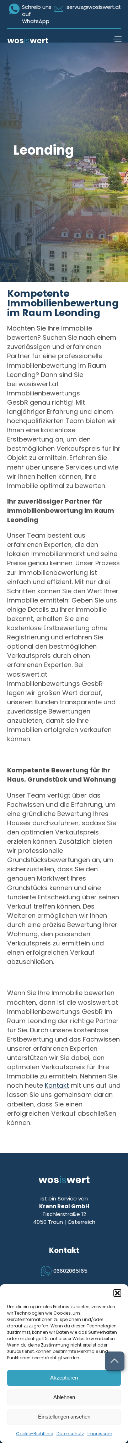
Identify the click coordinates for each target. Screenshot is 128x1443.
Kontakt (57, 1085)
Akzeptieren (64, 1378)
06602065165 (70, 1270)
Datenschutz (70, 1434)
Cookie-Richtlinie (34, 1434)
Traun (55, 1222)
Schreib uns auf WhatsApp (37, 14)
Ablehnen (64, 1397)
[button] (117, 1293)
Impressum (99, 1434)
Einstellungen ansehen (64, 1417)
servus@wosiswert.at (93, 7)
